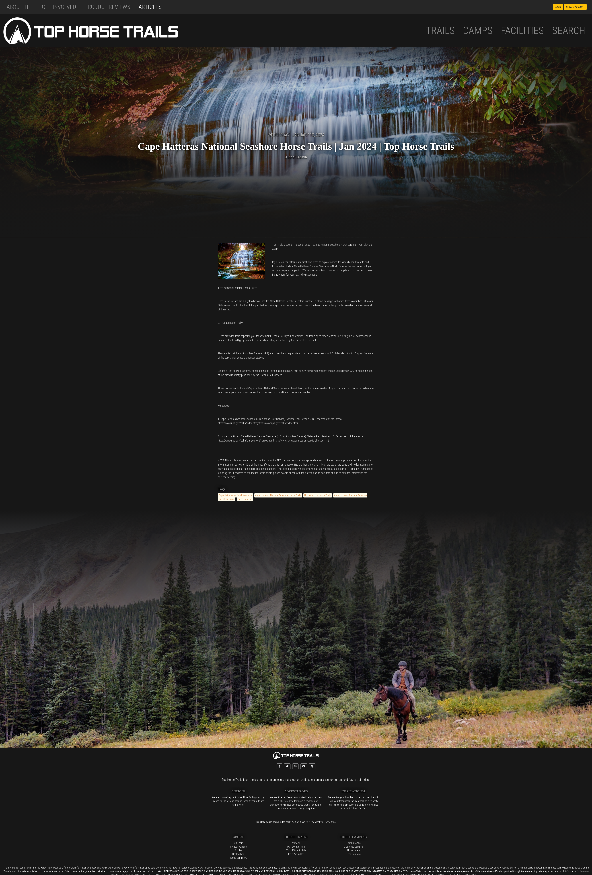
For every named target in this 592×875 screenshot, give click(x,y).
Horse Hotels (353, 850)
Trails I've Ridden (296, 854)
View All (296, 843)
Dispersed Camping (353, 846)
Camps (478, 30)
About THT (20, 6)
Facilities (522, 30)
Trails (440, 30)
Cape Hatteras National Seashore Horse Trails (278, 495)
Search (568, 30)
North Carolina (245, 499)
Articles (150, 6)
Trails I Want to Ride (296, 850)
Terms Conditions (238, 857)
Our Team (238, 843)
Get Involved (59, 6)
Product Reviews (107, 6)
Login (558, 6)
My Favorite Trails (296, 846)
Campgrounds (354, 843)
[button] (279, 766)
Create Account (575, 6)
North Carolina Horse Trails (317, 495)
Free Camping (354, 854)
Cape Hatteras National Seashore (235, 495)
